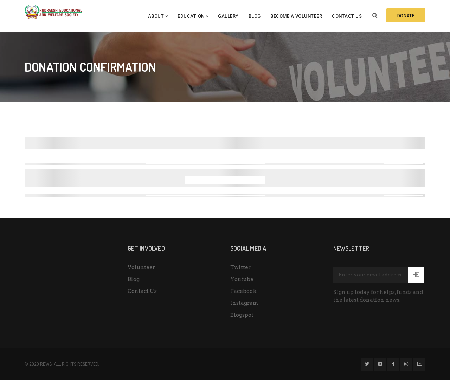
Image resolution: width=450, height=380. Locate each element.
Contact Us (347, 16)
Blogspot (241, 315)
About (156, 16)
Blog (255, 16)
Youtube (241, 279)
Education (191, 16)
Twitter (240, 267)
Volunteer (141, 267)
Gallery (228, 16)
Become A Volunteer (296, 16)
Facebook (243, 291)
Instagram (244, 303)
